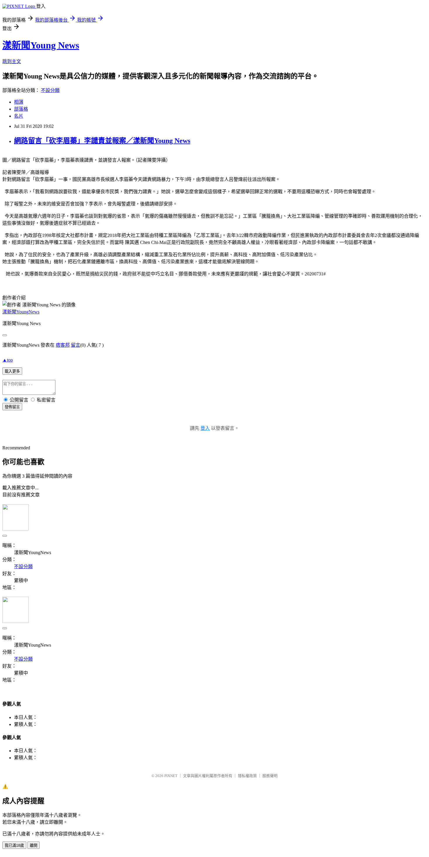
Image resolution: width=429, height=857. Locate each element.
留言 (75, 345)
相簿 (18, 102)
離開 (33, 845)
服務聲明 (270, 776)
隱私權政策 (247, 776)
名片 (18, 116)
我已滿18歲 (14, 845)
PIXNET (170, 776)
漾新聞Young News (40, 45)
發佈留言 (12, 407)
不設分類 (50, 90)
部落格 (21, 109)
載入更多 (12, 371)
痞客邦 (63, 345)
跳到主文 (11, 61)
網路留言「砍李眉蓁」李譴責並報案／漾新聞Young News (102, 140)
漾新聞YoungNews (20, 311)
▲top (7, 359)
